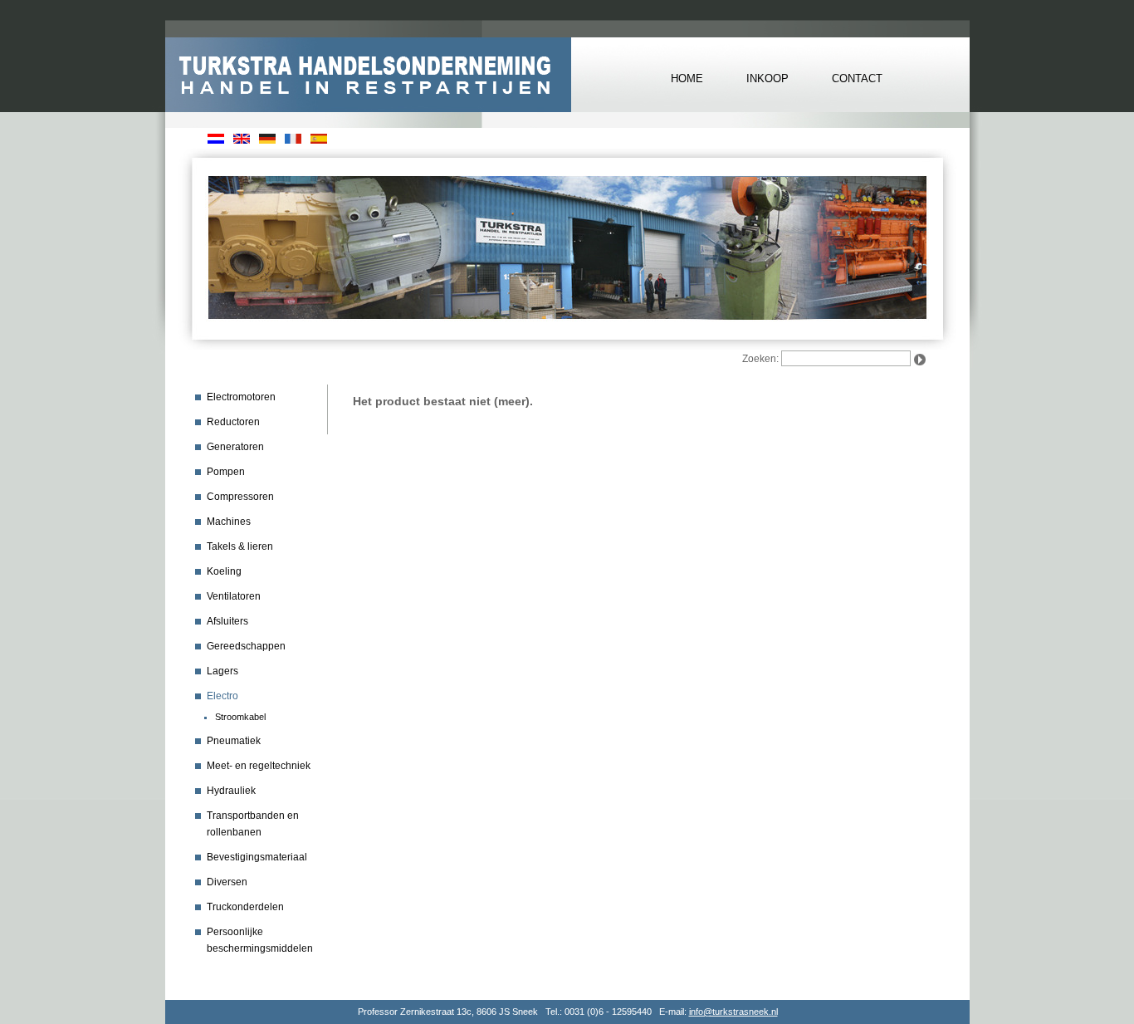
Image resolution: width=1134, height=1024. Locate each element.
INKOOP (767, 78)
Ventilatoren (234, 596)
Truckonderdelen (245, 907)
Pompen (226, 472)
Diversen (227, 882)
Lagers (222, 671)
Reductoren (233, 422)
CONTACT (857, 78)
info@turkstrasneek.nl (733, 1012)
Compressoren (240, 496)
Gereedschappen (246, 646)
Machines (229, 521)
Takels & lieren (240, 546)
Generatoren (235, 447)
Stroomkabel (240, 717)
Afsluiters (227, 621)
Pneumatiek (234, 741)
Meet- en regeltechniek (258, 766)
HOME (687, 78)
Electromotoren (241, 397)
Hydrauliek (231, 790)
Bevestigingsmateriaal (257, 857)
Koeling (224, 571)
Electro (222, 696)
